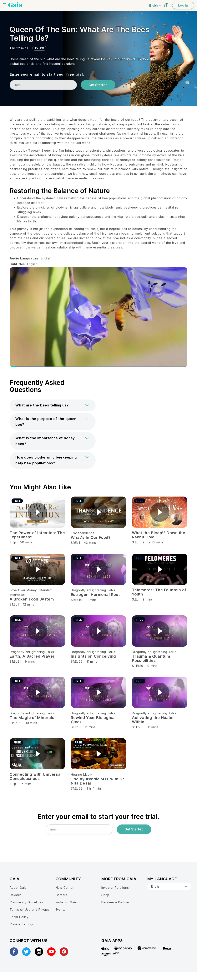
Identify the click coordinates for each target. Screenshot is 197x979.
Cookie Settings (22, 924)
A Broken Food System (32, 599)
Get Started (98, 85)
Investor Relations (115, 887)
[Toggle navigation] (4, 5)
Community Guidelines (26, 902)
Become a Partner (115, 902)
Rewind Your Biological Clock (93, 719)
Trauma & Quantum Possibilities (151, 658)
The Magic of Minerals (32, 717)
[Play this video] (37, 512)
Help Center (65, 887)
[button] (52, 405)
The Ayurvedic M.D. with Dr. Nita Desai (98, 781)
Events (61, 909)
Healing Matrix (81, 774)
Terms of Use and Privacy (29, 909)
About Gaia (18, 887)
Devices (16, 895)
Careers (62, 895)
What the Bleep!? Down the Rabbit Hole (158, 534)
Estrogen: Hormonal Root (95, 594)
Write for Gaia (66, 902)
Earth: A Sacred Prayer (32, 656)
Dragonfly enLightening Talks (93, 590)
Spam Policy (19, 917)
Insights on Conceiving (93, 656)
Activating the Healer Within (153, 719)
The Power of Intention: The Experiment (37, 534)
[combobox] (169, 886)
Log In (183, 5)
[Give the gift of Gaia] (166, 5)
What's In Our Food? (91, 537)
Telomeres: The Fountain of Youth (159, 592)
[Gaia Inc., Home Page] (15, 4)
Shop (105, 895)
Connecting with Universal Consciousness (36, 776)
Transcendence (82, 533)
